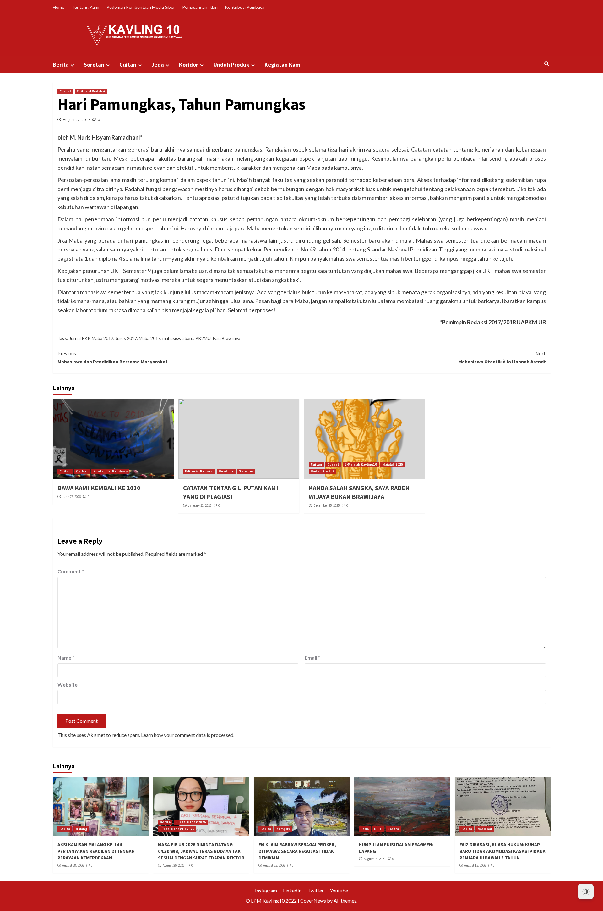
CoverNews (313, 900)
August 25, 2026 (274, 865)
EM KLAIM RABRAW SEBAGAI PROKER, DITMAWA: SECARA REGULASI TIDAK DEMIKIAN (297, 851)
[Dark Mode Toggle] (586, 891)
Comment (70, 571)
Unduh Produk (231, 64)
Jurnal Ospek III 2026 (177, 829)
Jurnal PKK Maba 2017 (91, 338)
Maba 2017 (149, 338)
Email (312, 657)
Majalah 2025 (392, 464)
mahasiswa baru (177, 338)
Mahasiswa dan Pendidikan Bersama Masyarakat (112, 357)
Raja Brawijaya (226, 338)
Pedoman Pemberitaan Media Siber (140, 7)
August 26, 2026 (173, 865)
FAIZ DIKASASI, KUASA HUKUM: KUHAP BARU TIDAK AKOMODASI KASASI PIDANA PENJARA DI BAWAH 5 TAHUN (502, 851)
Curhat (65, 91)
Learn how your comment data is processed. (187, 735)
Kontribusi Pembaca (244, 7)
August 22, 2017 (76, 119)
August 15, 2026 (475, 865)
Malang (81, 829)
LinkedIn (292, 890)
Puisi (378, 829)
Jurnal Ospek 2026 (191, 822)
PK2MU (203, 338)
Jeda (157, 64)
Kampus (283, 829)
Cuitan (127, 64)
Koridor (188, 64)
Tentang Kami (85, 7)
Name (65, 657)
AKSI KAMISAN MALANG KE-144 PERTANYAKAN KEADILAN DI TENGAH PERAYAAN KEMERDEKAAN (96, 851)
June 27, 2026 (71, 496)
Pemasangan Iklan (200, 7)
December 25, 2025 (326, 505)
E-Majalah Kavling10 (361, 464)
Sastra (393, 829)
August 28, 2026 (73, 865)
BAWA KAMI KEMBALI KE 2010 (98, 488)
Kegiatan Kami (283, 64)
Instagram (266, 890)
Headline (226, 471)
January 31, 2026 (199, 505)
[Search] (547, 63)
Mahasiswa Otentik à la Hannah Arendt (502, 357)
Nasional (484, 829)
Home (58, 7)
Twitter (315, 890)
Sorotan (94, 64)
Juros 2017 (126, 338)
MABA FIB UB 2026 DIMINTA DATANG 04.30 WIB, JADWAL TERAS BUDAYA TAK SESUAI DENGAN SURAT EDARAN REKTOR (201, 851)
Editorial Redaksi (91, 91)
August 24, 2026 (374, 859)
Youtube (339, 890)
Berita (61, 64)
